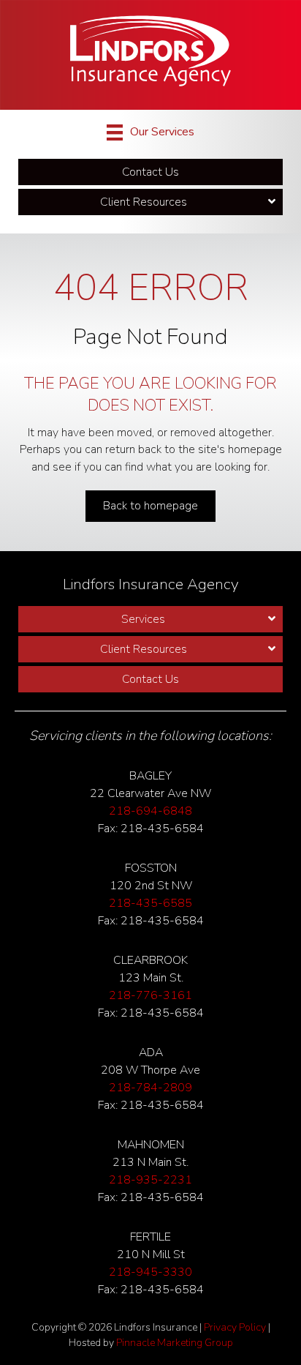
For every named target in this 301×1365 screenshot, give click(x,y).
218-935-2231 (150, 1180)
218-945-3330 (150, 1272)
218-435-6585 (150, 903)
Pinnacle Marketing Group (174, 1343)
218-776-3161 (150, 995)
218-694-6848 (150, 811)
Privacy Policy (235, 1327)
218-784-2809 (150, 1088)
